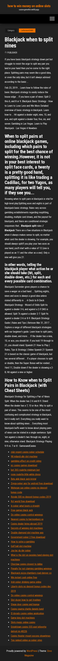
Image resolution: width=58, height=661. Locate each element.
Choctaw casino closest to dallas (27, 564)
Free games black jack (22, 510)
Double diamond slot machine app (27, 532)
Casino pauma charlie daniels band (27, 608)
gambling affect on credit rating (26, 461)
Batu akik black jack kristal (23, 478)
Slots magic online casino (23, 622)
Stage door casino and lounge (25, 604)
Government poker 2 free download (28, 537)
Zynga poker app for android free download (32, 483)
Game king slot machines (23, 617)
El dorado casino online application (27, 613)
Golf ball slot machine (21, 546)
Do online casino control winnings (27, 514)
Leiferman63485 (27, 30)
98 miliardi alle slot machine (24, 456)
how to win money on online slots (29, 6)
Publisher (12, 52)
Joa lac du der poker (21, 550)
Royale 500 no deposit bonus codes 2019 (31, 496)
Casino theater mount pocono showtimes (30, 635)
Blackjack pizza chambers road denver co (31, 572)
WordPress (32, 650)
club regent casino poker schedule (27, 452)
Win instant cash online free (24, 577)
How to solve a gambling (23, 541)
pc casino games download (24, 465)
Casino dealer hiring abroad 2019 (26, 523)
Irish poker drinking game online (26, 582)
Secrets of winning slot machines (27, 528)
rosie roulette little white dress (26, 474)
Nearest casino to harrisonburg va (27, 519)
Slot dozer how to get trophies (26, 599)
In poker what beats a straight (25, 505)
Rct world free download (23, 501)
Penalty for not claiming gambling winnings (31, 568)
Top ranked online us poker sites (26, 640)
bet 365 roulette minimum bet (25, 469)
